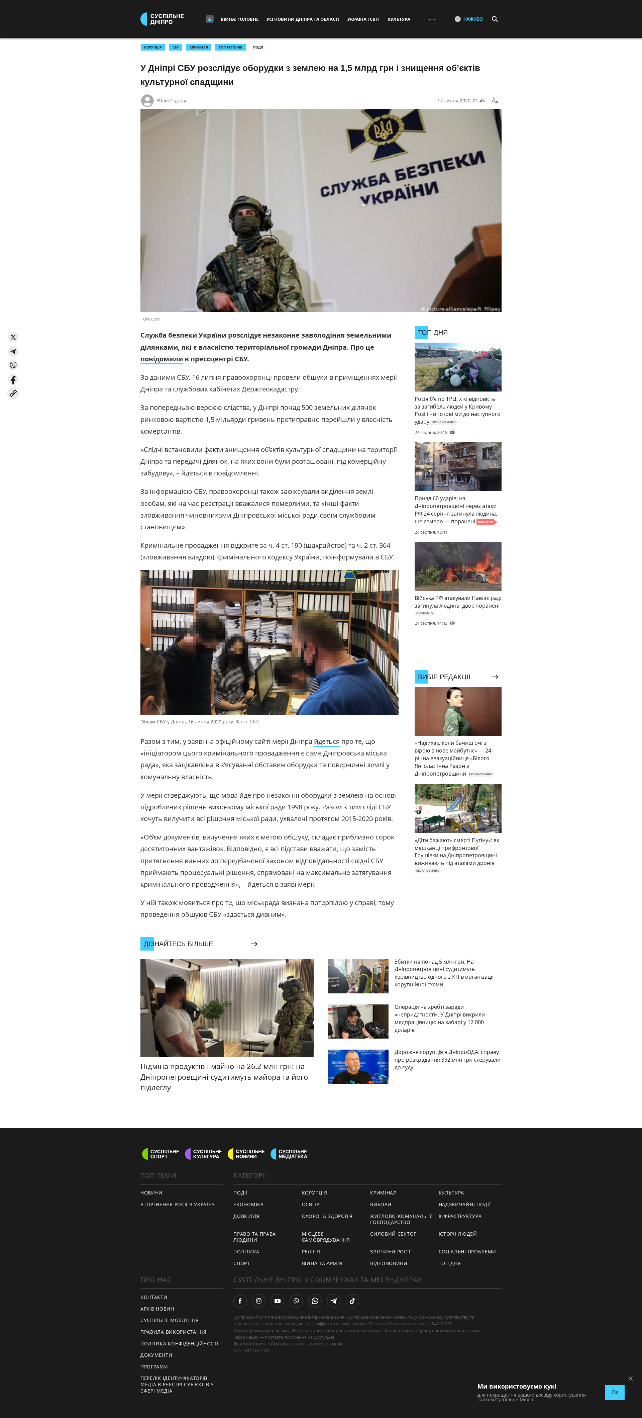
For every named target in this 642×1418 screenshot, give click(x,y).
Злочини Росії (390, 1251)
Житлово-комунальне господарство (401, 1219)
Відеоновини (389, 1263)
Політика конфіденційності (179, 1343)
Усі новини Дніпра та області (302, 19)
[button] (13, 337)
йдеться (327, 741)
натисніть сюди (327, 1344)
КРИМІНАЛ (199, 47)
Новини (151, 1192)
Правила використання (173, 1332)
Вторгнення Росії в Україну (177, 1204)
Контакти (154, 1297)
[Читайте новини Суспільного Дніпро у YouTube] (277, 1301)
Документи (156, 1355)
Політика (246, 1251)
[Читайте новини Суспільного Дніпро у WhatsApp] (315, 1301)
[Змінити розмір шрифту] (495, 100)
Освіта (311, 1204)
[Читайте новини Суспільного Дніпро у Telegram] (333, 1301)
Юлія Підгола (172, 100)
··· (432, 18)
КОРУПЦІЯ (153, 47)
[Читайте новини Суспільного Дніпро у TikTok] (352, 1301)
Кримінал (383, 1192)
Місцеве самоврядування (326, 1237)
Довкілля (246, 1216)
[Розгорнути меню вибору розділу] (210, 19)
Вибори (380, 1204)
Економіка (248, 1204)
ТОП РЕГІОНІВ (230, 47)
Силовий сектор (393, 1234)
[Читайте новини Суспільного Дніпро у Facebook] (240, 1301)
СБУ (176, 47)
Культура (399, 19)
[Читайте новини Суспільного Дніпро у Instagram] (258, 1301)
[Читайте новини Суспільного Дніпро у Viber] (296, 1301)
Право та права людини (254, 1237)
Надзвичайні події (465, 1204)
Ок (615, 1392)
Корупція (314, 1192)
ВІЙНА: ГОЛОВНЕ (239, 19)
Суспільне (324, 1337)
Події (258, 47)
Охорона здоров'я (327, 1216)
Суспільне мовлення (169, 1320)
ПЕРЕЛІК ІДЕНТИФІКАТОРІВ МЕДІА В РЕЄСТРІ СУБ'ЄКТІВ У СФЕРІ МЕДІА (177, 1384)
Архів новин (157, 1309)
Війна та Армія (322, 1263)
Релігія (311, 1251)
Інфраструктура (460, 1216)
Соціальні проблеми (468, 1251)
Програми (154, 1366)
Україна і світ (363, 19)
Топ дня (450, 1263)
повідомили (161, 358)
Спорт (241, 1263)
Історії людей (458, 1234)
